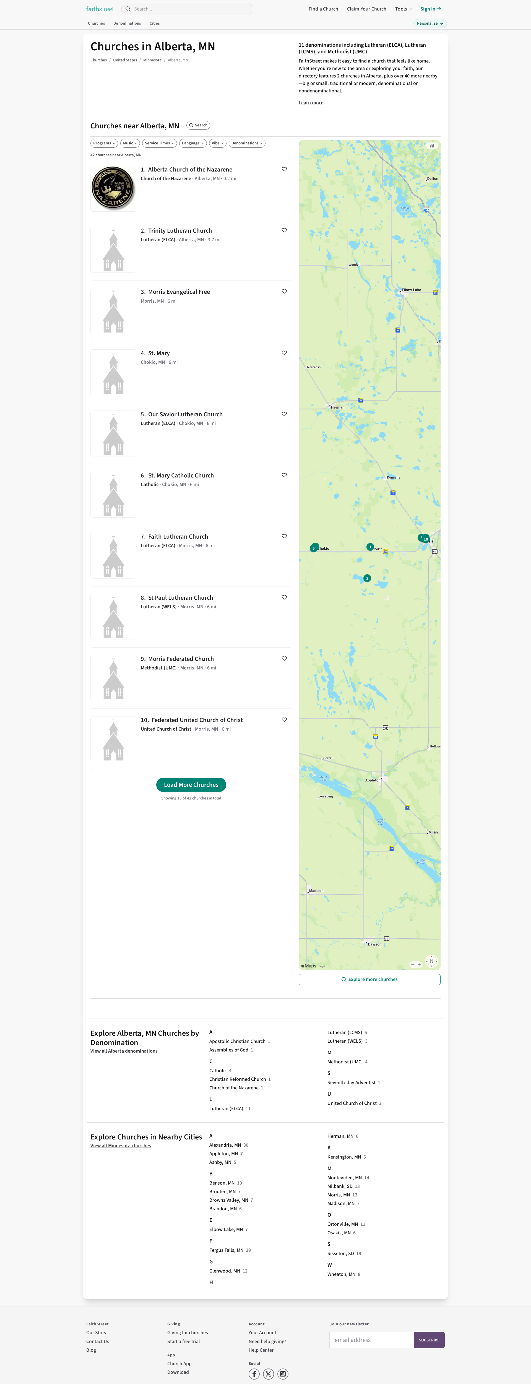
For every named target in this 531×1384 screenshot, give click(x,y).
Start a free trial (183, 1341)
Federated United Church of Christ (191, 739)
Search (201, 125)
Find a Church (323, 9)
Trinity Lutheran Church (191, 249)
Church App (179, 1363)
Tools (401, 9)
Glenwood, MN (224, 1271)
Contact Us (97, 1341)
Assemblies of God (228, 1050)
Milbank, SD (340, 1186)
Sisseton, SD (340, 1253)
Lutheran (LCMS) (344, 1032)
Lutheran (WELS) (345, 1041)
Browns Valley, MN (228, 1200)
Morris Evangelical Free (191, 311)
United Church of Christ (352, 1103)
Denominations (127, 23)
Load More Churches (191, 784)
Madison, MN (341, 1203)
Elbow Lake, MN (226, 1229)
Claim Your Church (367, 9)
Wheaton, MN (341, 1274)
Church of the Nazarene (234, 1087)
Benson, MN (222, 1183)
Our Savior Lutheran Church (191, 433)
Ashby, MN (220, 1162)
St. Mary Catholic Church (191, 494)
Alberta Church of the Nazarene (191, 188)
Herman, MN (340, 1136)
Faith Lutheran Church (191, 555)
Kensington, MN (344, 1157)
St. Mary (191, 372)
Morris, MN (338, 1194)
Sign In (427, 9)
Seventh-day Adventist (351, 1082)
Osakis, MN (339, 1232)
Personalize (430, 23)
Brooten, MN (222, 1191)
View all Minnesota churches (120, 1145)
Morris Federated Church (191, 678)
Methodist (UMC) (345, 1061)
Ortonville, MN (342, 1224)
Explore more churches (373, 979)
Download (178, 1372)
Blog (91, 1350)
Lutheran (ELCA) (226, 1108)
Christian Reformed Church (237, 1079)
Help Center (261, 1350)
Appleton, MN (223, 1153)
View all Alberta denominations (124, 1051)
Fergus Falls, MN (226, 1250)
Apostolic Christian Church (237, 1041)
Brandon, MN (223, 1208)
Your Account (262, 1332)
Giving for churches (187, 1332)
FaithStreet (100, 8)
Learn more (311, 102)
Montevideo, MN (344, 1177)
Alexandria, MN (225, 1145)
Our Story (96, 1332)
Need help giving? (267, 1341)
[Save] (284, 169)
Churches (96, 23)
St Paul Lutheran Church (191, 616)
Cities (155, 23)
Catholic (218, 1070)
